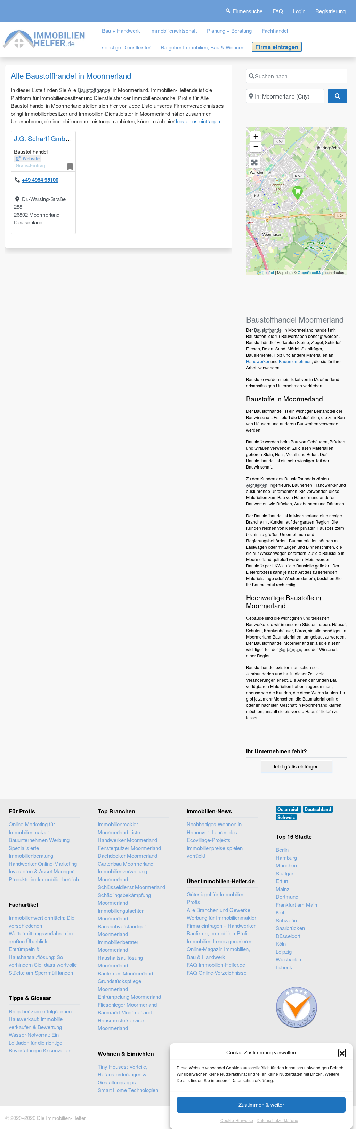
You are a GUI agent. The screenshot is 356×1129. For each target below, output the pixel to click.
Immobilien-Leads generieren (219, 941)
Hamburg (286, 857)
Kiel (280, 912)
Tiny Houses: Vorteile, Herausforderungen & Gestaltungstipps (122, 1074)
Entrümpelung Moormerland (129, 996)
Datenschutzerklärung (277, 1120)
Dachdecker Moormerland (127, 855)
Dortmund (287, 896)
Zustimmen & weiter (261, 1104)
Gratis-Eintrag (30, 165)
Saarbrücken (290, 927)
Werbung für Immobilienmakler (221, 917)
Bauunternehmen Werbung (39, 839)
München (286, 865)
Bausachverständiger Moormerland (122, 930)
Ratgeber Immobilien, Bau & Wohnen (202, 47)
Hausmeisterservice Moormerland (121, 1024)
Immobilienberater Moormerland (118, 945)
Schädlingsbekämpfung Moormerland (124, 898)
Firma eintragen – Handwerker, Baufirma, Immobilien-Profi (222, 929)
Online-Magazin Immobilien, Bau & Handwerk (218, 952)
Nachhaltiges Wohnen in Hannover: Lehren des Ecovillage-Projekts (214, 831)
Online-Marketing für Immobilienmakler (32, 828)
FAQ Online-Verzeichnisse (216, 972)
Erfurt (282, 880)
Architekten (256, 485)
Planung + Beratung (229, 30)
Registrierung (330, 11)
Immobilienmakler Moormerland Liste (119, 828)
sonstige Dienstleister (126, 47)
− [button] (255, 146)
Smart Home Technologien (128, 1089)
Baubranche (290, 649)
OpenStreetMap (311, 272)
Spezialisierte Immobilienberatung (31, 851)
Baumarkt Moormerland (125, 1012)
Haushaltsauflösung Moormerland (120, 961)
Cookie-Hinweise (236, 1120)
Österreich (288, 809)
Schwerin (286, 920)
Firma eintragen (276, 46)
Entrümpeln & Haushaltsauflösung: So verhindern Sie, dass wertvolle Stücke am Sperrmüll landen (43, 960)
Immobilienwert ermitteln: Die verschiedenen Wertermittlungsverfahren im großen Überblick (41, 929)
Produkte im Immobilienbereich (44, 879)
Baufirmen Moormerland (125, 973)
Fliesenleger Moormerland (127, 1004)
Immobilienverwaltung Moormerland (122, 875)
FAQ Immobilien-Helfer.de (216, 964)
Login (299, 11)
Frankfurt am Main (296, 904)
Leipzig (284, 951)
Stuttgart (285, 873)
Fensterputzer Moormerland (129, 847)
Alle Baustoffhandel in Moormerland (71, 75)
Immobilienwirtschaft (173, 30)
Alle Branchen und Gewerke (218, 909)
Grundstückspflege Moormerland (119, 984)
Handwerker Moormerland (127, 839)
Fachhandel (275, 30)
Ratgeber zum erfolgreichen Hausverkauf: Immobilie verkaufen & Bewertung (40, 1018)
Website (31, 158)
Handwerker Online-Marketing (43, 863)
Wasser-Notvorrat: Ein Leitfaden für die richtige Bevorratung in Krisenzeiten (40, 1042)
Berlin (282, 849)
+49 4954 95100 (40, 180)
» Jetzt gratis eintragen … (296, 766)
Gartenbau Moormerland (125, 863)
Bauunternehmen (295, 361)
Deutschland (28, 222)
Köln (281, 943)
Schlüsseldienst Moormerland (131, 886)
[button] (342, 1052)
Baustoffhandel (94, 89)
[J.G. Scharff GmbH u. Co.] (297, 192)
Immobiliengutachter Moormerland (121, 914)
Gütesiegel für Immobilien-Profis (216, 898)
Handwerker (257, 361)
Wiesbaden (288, 959)
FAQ (278, 11)
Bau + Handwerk (121, 30)
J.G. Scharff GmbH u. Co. (52, 138)
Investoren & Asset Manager (41, 871)
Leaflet (268, 272)
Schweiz (286, 817)
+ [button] (255, 136)
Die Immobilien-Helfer (61, 1117)
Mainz (283, 888)
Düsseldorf (288, 935)
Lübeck (284, 967)
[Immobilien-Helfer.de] (44, 38)
